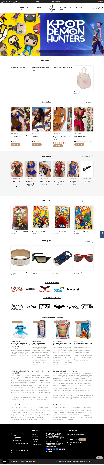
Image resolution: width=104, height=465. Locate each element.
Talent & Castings (36, 444)
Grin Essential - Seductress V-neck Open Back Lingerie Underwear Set (31, 182)
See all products (89, 102)
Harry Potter (74, 412)
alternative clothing (44, 380)
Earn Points (34, 441)
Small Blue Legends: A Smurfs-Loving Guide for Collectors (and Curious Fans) (20, 344)
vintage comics (37, 414)
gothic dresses (89, 378)
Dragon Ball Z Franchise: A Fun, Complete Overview (83, 344)
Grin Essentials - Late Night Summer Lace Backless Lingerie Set (44, 181)
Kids (33, 7)
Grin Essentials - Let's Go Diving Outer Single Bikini (19, 135)
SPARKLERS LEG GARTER (87, 180)
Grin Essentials (14, 133)
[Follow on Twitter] (4, 2)
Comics (70, 7)
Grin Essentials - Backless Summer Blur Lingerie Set (73, 181)
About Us (34, 434)
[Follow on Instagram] (7, 2)
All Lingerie (87, 156)
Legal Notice (35, 436)
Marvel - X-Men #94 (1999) (81, 232)
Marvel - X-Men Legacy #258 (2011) (20, 232)
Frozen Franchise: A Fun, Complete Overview (39, 344)
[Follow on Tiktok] (19, 2)
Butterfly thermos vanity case (82, 91)
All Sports (87, 241)
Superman (13, 414)
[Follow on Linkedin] (9, 2)
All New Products (86, 61)
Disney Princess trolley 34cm (18, 67)
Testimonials (35, 439)
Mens (28, 7)
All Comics (87, 201)
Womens (22, 7)
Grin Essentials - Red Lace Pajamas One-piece (59, 181)
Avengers (36, 409)
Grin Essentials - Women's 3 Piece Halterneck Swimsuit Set (83, 135)
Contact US (34, 449)
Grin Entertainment (17, 322)
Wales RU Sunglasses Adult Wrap (40, 272)
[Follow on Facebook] (2, 2)
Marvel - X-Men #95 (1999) (60, 232)
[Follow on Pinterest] (12, 2)
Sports (61, 9)
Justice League (14, 410)
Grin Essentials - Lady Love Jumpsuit (16, 180)
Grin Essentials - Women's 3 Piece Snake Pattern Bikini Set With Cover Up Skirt (62, 136)
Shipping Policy (89, 461)
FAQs (33, 447)
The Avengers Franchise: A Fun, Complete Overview (62, 344)
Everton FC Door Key (58, 272)
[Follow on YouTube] (16, 2)
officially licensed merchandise (67, 410)
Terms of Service (60, 461)
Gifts (21, 9)
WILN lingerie (23, 384)
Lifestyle (39, 7)
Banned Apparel (87, 178)
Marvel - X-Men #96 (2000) (39, 232)
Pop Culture (63, 7)
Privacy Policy (68, 461)
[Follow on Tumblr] (14, 2)
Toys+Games (78, 7)
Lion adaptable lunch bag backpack (62, 67)
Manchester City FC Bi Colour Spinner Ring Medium (20, 272)
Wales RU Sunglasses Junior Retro (83, 272)
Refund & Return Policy (79, 461)
